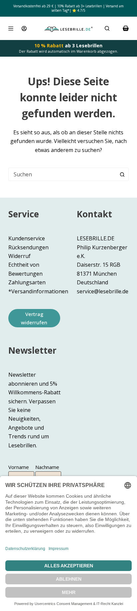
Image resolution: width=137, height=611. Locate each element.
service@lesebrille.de (102, 291)
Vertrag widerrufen (34, 318)
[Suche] (107, 28)
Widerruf (19, 256)
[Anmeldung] (24, 28)
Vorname (18, 467)
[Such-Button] (122, 174)
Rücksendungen (28, 247)
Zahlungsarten (27, 282)
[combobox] (62, 174)
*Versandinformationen (38, 291)
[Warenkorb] (126, 28)
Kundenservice (26, 238)
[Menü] (10, 28)
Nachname (47, 467)
